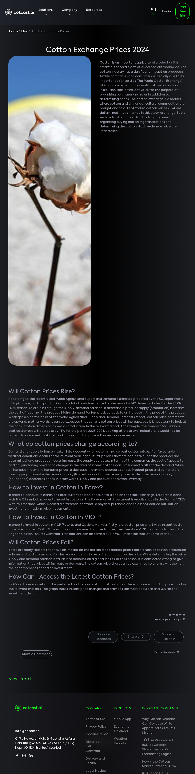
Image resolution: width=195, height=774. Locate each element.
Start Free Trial (182, 11)
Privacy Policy (96, 726)
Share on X (136, 636)
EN (152, 14)
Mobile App (122, 719)
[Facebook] (17, 754)
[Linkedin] (31, 754)
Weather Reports (120, 741)
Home (13, 31)
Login (166, 11)
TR (151, 9)
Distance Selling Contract (93, 747)
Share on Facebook (103, 637)
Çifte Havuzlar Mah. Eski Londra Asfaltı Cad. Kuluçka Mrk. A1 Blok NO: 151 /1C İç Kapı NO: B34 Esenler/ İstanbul (45, 743)
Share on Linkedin (169, 637)
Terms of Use (95, 719)
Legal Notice (96, 770)
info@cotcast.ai (27, 731)
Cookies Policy (97, 734)
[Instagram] (24, 754)
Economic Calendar (121, 729)
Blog (24, 31)
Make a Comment (36, 654)
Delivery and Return (95, 761)
